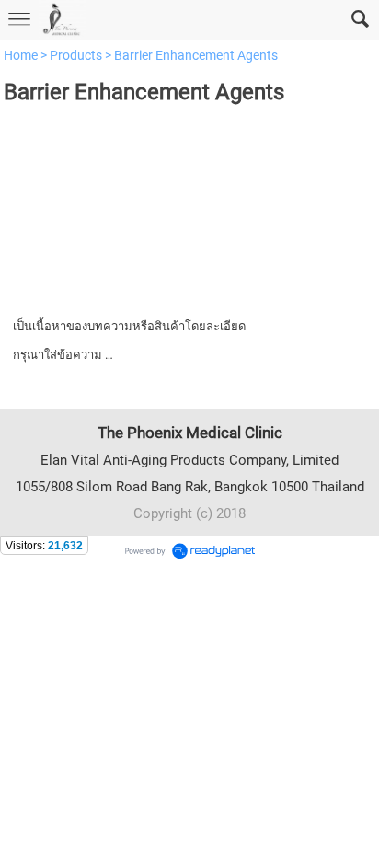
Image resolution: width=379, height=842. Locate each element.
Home (21, 55)
